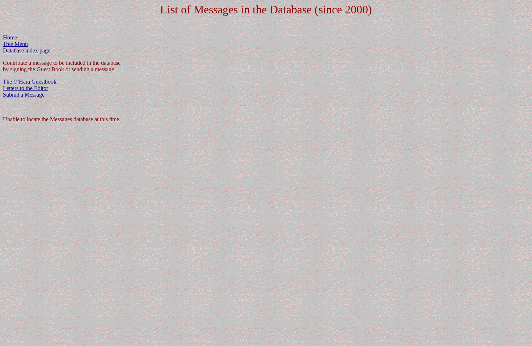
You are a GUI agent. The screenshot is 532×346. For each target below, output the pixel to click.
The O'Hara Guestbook (29, 82)
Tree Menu (15, 44)
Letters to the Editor (25, 88)
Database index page (26, 50)
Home (10, 37)
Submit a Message (24, 95)
